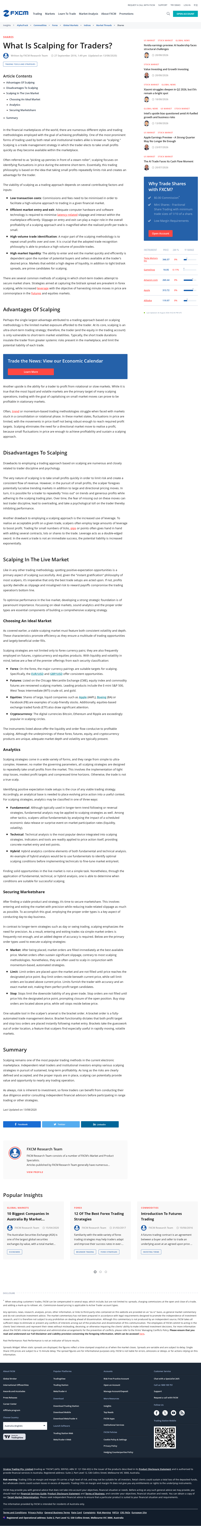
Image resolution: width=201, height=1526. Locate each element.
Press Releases (10, 1397)
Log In (187, 5)
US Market (149, 40)
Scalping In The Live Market (22, 93)
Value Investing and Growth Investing (166, 69)
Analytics (14, 104)
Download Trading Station (66, 1406)
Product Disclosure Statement (155, 1469)
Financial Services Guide (33, 1493)
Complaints (89, 1512)
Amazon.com (151, 279)
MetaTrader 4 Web (62, 1439)
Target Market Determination (23, 1497)
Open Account (185, 13)
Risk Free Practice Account (116, 1378)
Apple (147, 290)
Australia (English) (13, 1425)
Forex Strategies (109, 1252)
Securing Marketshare (22, 110)
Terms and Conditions (15, 1512)
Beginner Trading (85, 1252)
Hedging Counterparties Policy (118, 1452)
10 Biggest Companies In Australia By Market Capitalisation (28, 1216)
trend (15, 411)
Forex (55, 25)
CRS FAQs (125, 1512)
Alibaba (148, 300)
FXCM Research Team (35, 55)
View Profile (35, 1172)
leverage (43, 288)
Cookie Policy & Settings (115, 1439)
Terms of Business (95, 1493)
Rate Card (76, 1512)
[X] (165, 1413)
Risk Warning (104, 1512)
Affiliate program (11, 1410)
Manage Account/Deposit (116, 1391)
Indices (87, 25)
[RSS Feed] (182, 1413)
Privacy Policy (110, 1445)
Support (162, 5)
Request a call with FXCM (141, 5)
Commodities (40, 25)
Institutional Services (114, 1424)
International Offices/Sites (16, 1385)
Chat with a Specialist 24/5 (166, 1378)
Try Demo (175, 5)
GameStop (149, 269)
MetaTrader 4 (59, 1391)
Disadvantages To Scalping (22, 88)
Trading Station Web (63, 1433)
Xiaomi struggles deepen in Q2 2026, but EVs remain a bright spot (170, 91)
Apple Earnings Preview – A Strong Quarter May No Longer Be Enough (169, 139)
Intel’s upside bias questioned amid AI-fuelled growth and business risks (171, 115)
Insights (7, 25)
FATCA (115, 1512)
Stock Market (165, 40)
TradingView (59, 1378)
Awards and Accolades (14, 1391)
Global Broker (10, 1378)
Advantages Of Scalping (20, 82)
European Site (139, 1512)
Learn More (31, 372)
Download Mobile (62, 1412)
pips (73, 528)
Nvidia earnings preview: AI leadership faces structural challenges (170, 47)
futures (36, 293)
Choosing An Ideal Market (24, 99)
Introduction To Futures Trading (161, 1216)
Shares (120, 25)
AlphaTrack (22, 25)
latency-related (67, 215)
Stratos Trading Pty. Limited (18, 1469)
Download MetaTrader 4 (65, 1418)
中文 (196, 5)
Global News (183, 40)
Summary (12, 118)
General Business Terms (57, 1512)
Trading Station (60, 1385)
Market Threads (104, 25)
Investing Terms (151, 1252)
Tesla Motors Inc (151, 259)
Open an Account (112, 1385)
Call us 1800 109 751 (163, 1385)
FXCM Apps (109, 1418)
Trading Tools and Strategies (20, 64)
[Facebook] (156, 1413)
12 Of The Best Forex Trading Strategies (99, 1216)
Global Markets (70, 25)
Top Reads (108, 1412)
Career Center (10, 1403)
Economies (14, 1252)
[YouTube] (173, 1413)
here (141, 1333)
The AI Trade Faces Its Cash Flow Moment (168, 161)
